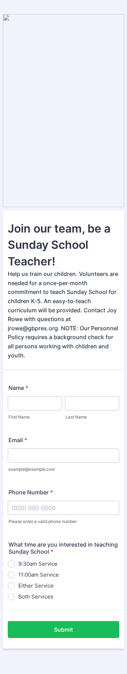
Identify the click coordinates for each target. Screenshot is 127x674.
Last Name (76, 417)
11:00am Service (38, 574)
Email (17, 440)
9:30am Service (38, 563)
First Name (19, 417)
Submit (63, 629)
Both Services (35, 596)
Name (18, 387)
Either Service (36, 585)
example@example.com (31, 469)
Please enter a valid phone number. (42, 521)
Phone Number (30, 492)
